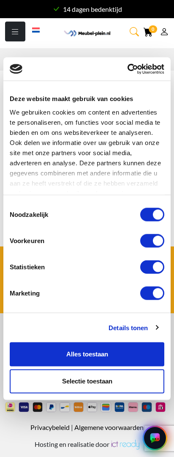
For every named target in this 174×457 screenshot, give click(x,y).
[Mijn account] (164, 32)
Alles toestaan (87, 354)
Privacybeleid (50, 427)
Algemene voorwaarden (109, 427)
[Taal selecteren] (36, 29)
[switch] (152, 241)
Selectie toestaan (87, 381)
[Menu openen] (15, 31)
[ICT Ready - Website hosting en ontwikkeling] (125, 444)
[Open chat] (155, 438)
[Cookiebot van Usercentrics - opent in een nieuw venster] (127, 68)
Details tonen (128, 327)
